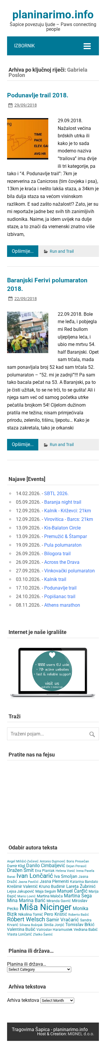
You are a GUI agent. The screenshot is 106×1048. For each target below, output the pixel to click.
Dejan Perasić (76, 866)
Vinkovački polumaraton (69, 571)
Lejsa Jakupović (20, 891)
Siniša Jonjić (54, 925)
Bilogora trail (57, 553)
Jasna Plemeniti (54, 881)
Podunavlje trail (60, 588)
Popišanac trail (59, 596)
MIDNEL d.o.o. (81, 1033)
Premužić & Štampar (65, 536)
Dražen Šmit (20, 870)
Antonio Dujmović (52, 861)
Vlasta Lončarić (19, 934)
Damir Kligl (16, 866)
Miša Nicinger (45, 907)
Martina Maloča (50, 896)
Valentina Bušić (21, 929)
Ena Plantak (44, 871)
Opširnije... (23, 251)
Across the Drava (62, 562)
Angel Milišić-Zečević (23, 861)
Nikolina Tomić (30, 914)
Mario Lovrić (26, 896)
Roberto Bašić (78, 915)
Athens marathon (62, 605)
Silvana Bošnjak (31, 925)
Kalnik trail (55, 579)
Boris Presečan (78, 861)
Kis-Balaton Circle (62, 528)
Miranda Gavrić (59, 901)
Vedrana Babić (86, 929)
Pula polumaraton (63, 545)
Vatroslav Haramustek (54, 930)
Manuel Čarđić (72, 891)
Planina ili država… (26, 964)
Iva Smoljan (65, 876)
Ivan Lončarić (34, 875)
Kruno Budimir (52, 886)
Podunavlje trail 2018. (37, 95)
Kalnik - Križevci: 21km (67, 510)
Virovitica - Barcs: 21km (68, 519)
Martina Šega (78, 896)
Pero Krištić (55, 914)
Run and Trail (62, 251)
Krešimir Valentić (22, 886)
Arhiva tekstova (23, 1000)
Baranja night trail (62, 502)
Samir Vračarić (62, 920)
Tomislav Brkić (80, 924)
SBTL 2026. (56, 493)
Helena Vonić (65, 871)
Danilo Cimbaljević (45, 865)
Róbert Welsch (26, 919)
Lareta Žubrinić (81, 886)
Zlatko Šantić (43, 934)
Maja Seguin (45, 891)
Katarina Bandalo (84, 882)
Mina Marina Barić (26, 900)
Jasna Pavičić (28, 882)
